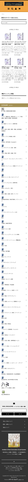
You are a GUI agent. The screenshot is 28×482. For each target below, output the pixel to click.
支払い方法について (11, 466)
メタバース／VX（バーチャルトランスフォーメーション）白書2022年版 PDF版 (20, 43)
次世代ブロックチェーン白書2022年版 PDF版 (20, 67)
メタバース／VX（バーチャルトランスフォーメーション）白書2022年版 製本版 (8, 43)
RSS (16, 470)
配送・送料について (19, 466)
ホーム (5, 466)
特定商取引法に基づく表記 (17, 467)
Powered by (6, 479)
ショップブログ (11, 470)
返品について (8, 467)
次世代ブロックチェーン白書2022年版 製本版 (7, 67)
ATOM (18, 470)
